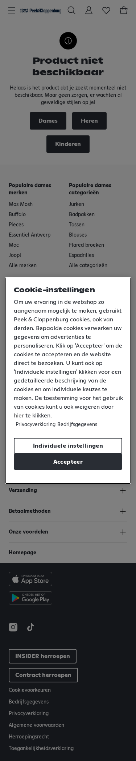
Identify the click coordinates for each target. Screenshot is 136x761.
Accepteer (68, 462)
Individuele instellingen (68, 446)
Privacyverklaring (35, 424)
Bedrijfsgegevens (77, 424)
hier (19, 416)
